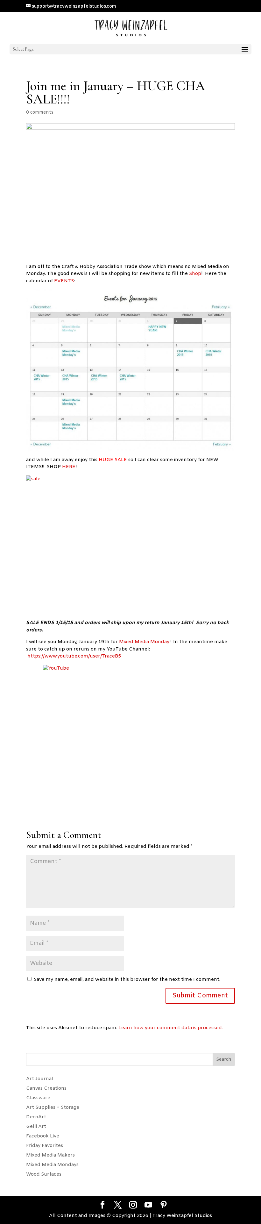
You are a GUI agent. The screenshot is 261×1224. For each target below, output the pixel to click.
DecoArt (36, 1117)
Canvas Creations (46, 1088)
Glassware (38, 1098)
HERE (68, 467)
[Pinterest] (163, 1205)
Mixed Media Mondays (52, 1165)
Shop (195, 274)
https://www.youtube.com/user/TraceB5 (74, 656)
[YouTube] (148, 1205)
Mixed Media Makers (50, 1155)
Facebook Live (42, 1136)
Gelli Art (36, 1126)
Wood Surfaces (43, 1174)
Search (223, 1060)
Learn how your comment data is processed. (170, 1028)
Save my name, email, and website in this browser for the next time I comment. (127, 979)
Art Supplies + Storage (52, 1107)
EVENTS (64, 281)
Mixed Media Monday (144, 642)
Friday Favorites (44, 1146)
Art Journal (39, 1079)
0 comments (39, 112)
